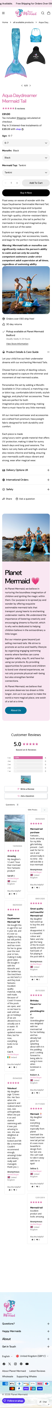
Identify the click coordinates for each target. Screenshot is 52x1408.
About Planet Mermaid (14, 1370)
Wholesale (7, 1376)
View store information (17, 343)
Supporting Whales (27, 1376)
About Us (16, 710)
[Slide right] (30, 85)
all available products (23, 22)
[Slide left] (22, 85)
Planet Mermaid (19, 1394)
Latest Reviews (37, 1370)
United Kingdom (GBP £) (33, 1356)
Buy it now (26, 192)
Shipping (21, 117)
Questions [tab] (10, 804)
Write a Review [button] (27, 789)
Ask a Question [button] (27, 796)
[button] (10, 894)
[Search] (43, 13)
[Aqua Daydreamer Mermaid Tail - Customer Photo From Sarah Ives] (26, 779)
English (6, 1356)
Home (5, 22)
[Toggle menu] (3, 13)
